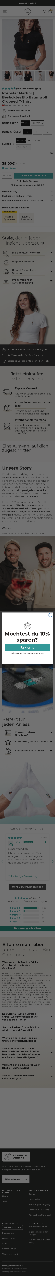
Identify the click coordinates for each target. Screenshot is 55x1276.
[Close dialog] (50, 615)
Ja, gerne (27, 647)
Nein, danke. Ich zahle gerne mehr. (27, 653)
